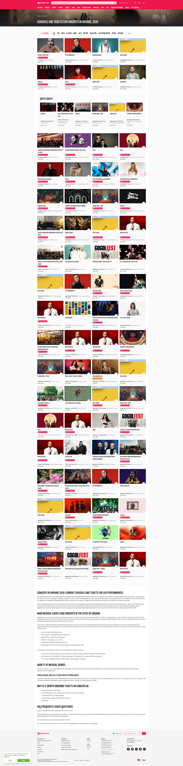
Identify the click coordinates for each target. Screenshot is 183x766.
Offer (88, 748)
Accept (23, 760)
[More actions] (61, 52)
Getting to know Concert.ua (44, 740)
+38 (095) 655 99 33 (106, 745)
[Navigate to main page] (43, 3)
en (144, 733)
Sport (102, 7)
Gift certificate (135, 7)
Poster (38, 16)
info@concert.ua (105, 752)
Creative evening (86, 7)
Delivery (39, 747)
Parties (127, 7)
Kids (107, 7)
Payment (39, 749)
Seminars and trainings (117, 7)
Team (38, 743)
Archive (76, 760)
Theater (54, 7)
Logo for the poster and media (69, 749)
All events (40, 7)
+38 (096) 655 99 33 (106, 743)
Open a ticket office (66, 747)
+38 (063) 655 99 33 (106, 747)
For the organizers (65, 743)
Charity (88, 740)
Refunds (89, 746)
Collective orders (65, 740)
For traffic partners (66, 745)
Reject (10, 760)
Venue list (81, 760)
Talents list (86, 760)
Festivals (60, 7)
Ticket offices (40, 745)
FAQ (38, 754)
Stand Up (67, 7)
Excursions (96, 7)
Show (78, 7)
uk (140, 733)
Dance (73, 7)
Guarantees (40, 751)
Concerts (47, 7)
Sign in (143, 2)
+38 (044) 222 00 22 (106, 740)
